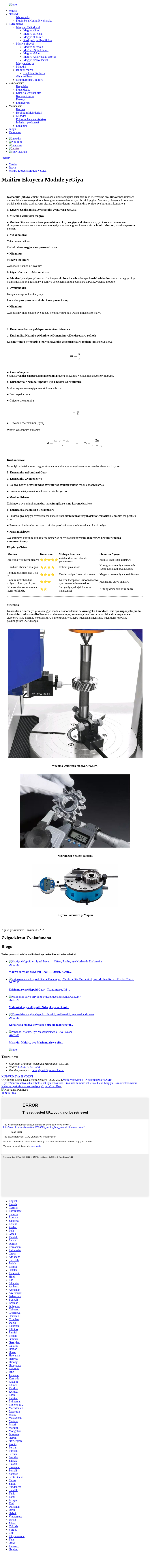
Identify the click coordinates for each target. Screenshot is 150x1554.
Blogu (12, 129)
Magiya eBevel (25, 43)
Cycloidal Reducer (34, 73)
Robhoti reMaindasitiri (29, 112)
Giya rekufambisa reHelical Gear (84, 1083)
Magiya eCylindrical (28, 27)
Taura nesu (15, 132)
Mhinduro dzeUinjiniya (29, 79)
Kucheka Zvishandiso (28, 92)
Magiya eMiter (31, 53)
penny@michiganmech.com (48, 1070)
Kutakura (21, 125)
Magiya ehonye (25, 63)
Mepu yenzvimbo (73, 1079)
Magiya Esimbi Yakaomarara (120, 1083)
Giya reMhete (24, 76)
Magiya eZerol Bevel (35, 60)
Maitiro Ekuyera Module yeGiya (27, 170)
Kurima (20, 109)
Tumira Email (9, 1092)
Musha (13, 10)
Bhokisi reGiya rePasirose (48, 1083)
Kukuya (20, 99)
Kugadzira (22, 86)
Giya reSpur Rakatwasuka (16, 1083)
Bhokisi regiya (24, 69)
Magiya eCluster (32, 37)
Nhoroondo (22, 17)
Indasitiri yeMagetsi (27, 122)
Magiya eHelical (32, 33)
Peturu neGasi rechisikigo (31, 119)
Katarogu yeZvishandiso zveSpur (20, 1086)
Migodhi (21, 66)
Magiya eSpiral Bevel (35, 50)
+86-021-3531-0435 (29, 1067)
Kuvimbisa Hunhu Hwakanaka (34, 20)
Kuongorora (23, 102)
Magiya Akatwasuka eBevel (39, 56)
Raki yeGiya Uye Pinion (37, 40)
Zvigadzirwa (16, 23)
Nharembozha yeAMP (98, 1079)
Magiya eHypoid (33, 46)
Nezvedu (14, 14)
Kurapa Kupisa (25, 96)
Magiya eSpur (31, 30)
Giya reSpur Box (51, 1086)
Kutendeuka (23, 89)
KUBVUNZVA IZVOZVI (17, 1076)
